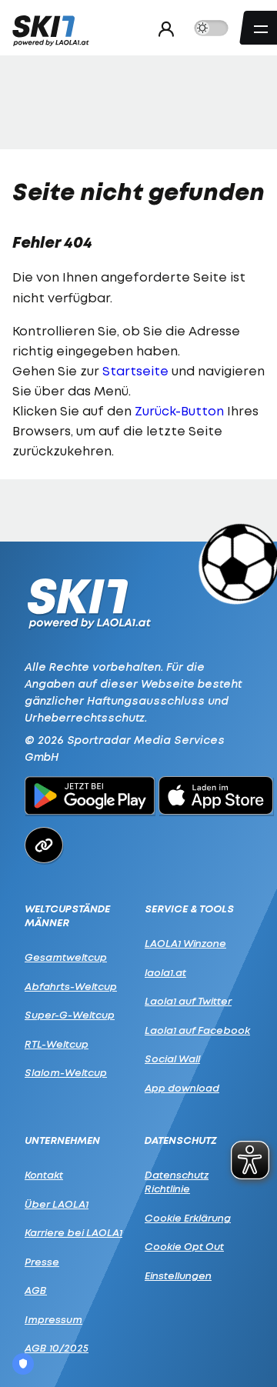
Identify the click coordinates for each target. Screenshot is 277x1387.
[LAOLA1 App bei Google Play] (90, 797)
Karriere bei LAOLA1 (73, 1232)
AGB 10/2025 (56, 1348)
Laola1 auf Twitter (188, 1001)
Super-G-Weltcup (70, 1015)
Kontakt (44, 1175)
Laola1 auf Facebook (197, 1030)
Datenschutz (181, 1140)
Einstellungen (178, 1275)
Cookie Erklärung (188, 1218)
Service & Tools (189, 908)
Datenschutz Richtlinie (177, 1182)
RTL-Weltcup (56, 1044)
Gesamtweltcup (66, 957)
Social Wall (172, 1058)
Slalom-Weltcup (66, 1072)
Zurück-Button (179, 410)
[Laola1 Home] (89, 601)
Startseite (135, 370)
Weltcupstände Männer (67, 915)
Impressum (53, 1319)
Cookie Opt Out (184, 1246)
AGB (36, 1290)
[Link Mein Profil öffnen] (162, 28)
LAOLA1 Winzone (185, 943)
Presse (42, 1261)
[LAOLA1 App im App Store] (216, 797)
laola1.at (165, 972)
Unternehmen (62, 1140)
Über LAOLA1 (56, 1204)
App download (182, 1088)
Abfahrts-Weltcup (71, 986)
